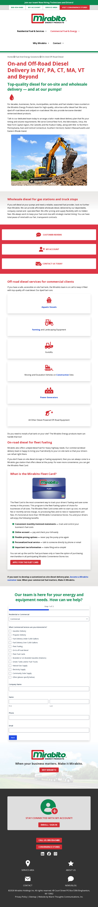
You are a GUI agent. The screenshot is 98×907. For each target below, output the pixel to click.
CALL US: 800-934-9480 (49, 840)
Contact (57, 43)
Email (11, 726)
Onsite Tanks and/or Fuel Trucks (25, 662)
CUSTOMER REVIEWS (52, 234)
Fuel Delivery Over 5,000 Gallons (25, 642)
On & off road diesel (20, 650)
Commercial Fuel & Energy (63, 31)
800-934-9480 (17, 7)
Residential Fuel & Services (30, 31)
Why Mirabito (40, 43)
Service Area (51, 7)
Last (51, 706)
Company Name (15, 684)
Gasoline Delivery (19, 631)
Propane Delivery (19, 635)
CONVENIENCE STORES (49, 847)
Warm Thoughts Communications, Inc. (66, 896)
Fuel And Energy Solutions (27, 57)
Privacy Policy (21, 896)
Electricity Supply (19, 669)
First (10, 706)
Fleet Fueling (17, 646)
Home (10, 57)
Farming (36, 329)
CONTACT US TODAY (52, 263)
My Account (34, 7)
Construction (62, 374)
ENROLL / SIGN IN (49, 825)
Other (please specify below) (24, 677)
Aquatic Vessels (49, 307)
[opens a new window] (42, 853)
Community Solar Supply (22, 673)
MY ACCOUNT (52, 249)
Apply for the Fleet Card (25, 562)
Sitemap (32, 896)
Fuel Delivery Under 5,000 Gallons (26, 639)
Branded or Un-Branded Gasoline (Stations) (29, 658)
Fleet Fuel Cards (19, 654)
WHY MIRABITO (49, 770)
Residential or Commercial (19, 614)
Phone (11, 713)
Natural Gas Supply (20, 665)
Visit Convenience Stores (74, 7)
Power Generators (49, 397)
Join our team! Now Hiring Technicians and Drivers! (49, 2)
